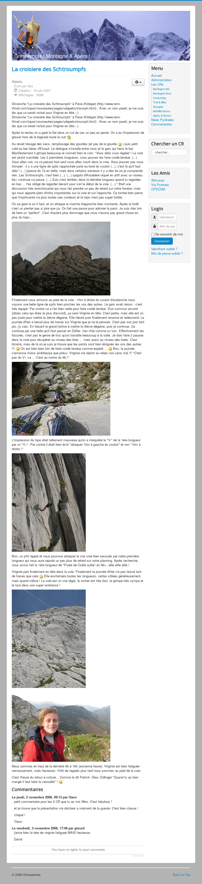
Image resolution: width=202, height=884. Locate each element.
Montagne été (161, 89)
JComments (138, 855)
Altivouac (158, 180)
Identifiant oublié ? (164, 248)
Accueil (156, 75)
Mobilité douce (161, 111)
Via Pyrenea (160, 185)
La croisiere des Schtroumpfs (49, 69)
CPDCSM (158, 189)
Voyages (158, 106)
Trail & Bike (159, 102)
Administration (161, 80)
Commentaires (161, 124)
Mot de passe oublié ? (167, 253)
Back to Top (181, 874)
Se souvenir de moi (169, 234)
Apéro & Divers (162, 115)
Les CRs (157, 84)
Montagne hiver (162, 93)
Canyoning (159, 98)
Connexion (161, 241)
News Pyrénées (162, 120)
